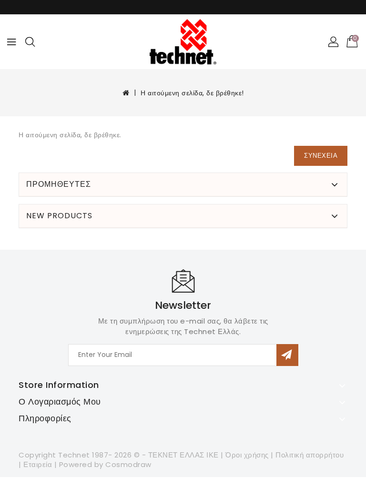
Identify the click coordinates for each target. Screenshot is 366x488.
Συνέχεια (320, 155)
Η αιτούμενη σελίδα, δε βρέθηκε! (192, 93)
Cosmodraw (128, 464)
